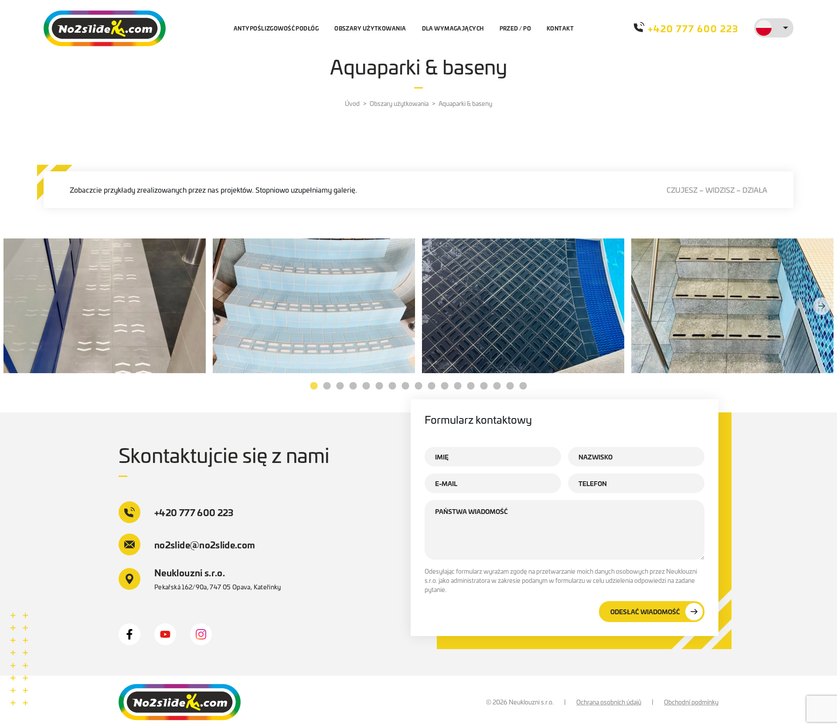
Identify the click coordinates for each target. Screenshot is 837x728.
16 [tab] (510, 386)
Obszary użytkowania (370, 28)
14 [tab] (484, 386)
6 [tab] (379, 386)
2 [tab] (327, 386)
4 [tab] (353, 386)
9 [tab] (418, 386)
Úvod (352, 103)
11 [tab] (444, 386)
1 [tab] (314, 386)
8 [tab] (405, 386)
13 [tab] (470, 386)
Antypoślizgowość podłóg (276, 28)
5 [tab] (366, 386)
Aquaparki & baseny (465, 103)
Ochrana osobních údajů (608, 701)
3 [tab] (340, 386)
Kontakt (560, 28)
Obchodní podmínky (691, 701)
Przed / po (515, 28)
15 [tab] (497, 386)
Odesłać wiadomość (645, 611)
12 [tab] (457, 386)
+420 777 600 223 (693, 28)
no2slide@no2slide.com (204, 544)
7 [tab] (392, 386)
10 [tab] (431, 386)
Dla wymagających (453, 28)
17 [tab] (523, 386)
